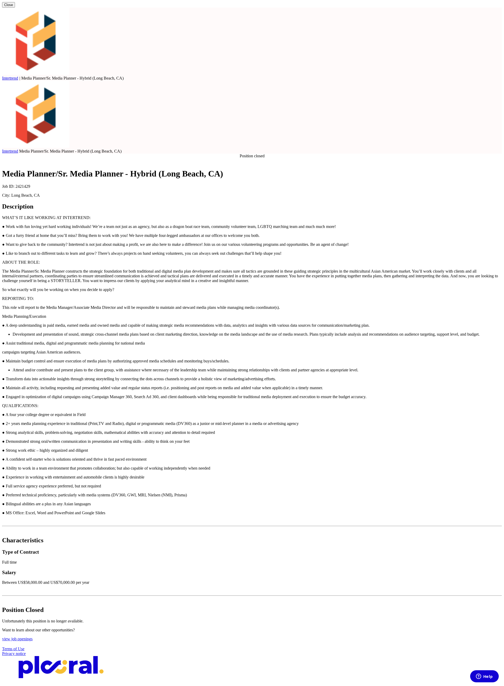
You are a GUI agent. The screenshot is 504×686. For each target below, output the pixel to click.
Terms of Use (13, 649)
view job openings (17, 639)
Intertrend (10, 78)
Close (8, 5)
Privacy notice (14, 653)
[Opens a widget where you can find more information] (484, 676)
